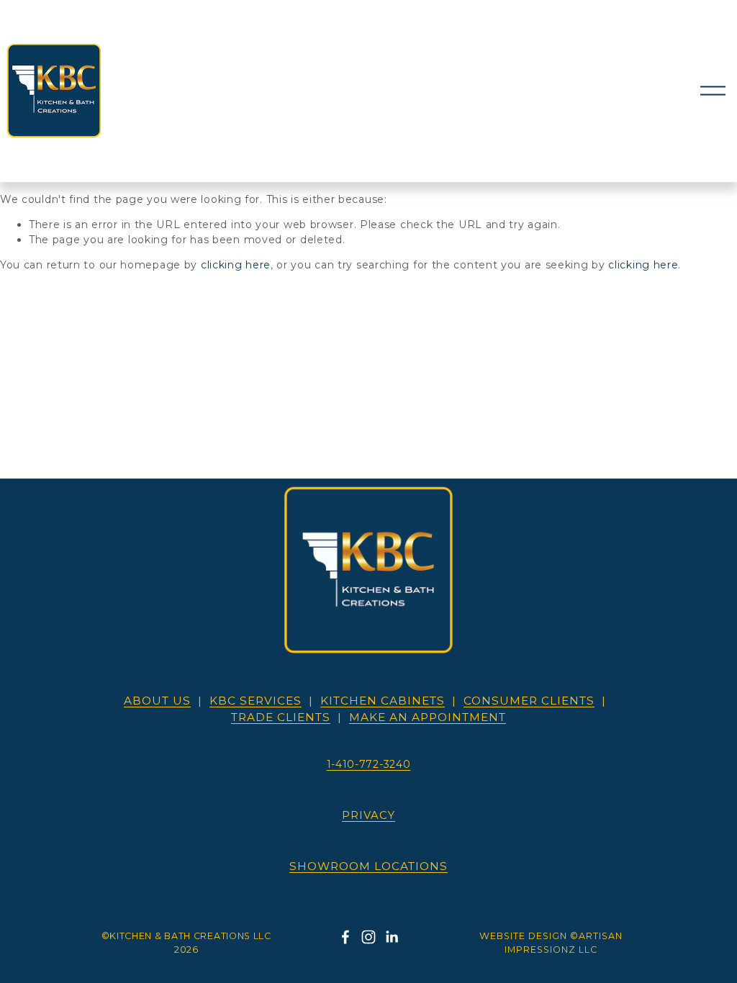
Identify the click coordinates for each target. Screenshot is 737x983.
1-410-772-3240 (369, 764)
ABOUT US (157, 700)
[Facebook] (345, 937)
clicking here (236, 264)
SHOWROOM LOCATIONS (368, 866)
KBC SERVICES (255, 700)
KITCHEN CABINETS (382, 700)
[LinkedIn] (391, 937)
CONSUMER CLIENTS (529, 700)
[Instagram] (368, 937)
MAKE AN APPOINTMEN (427, 717)
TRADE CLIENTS (280, 717)
